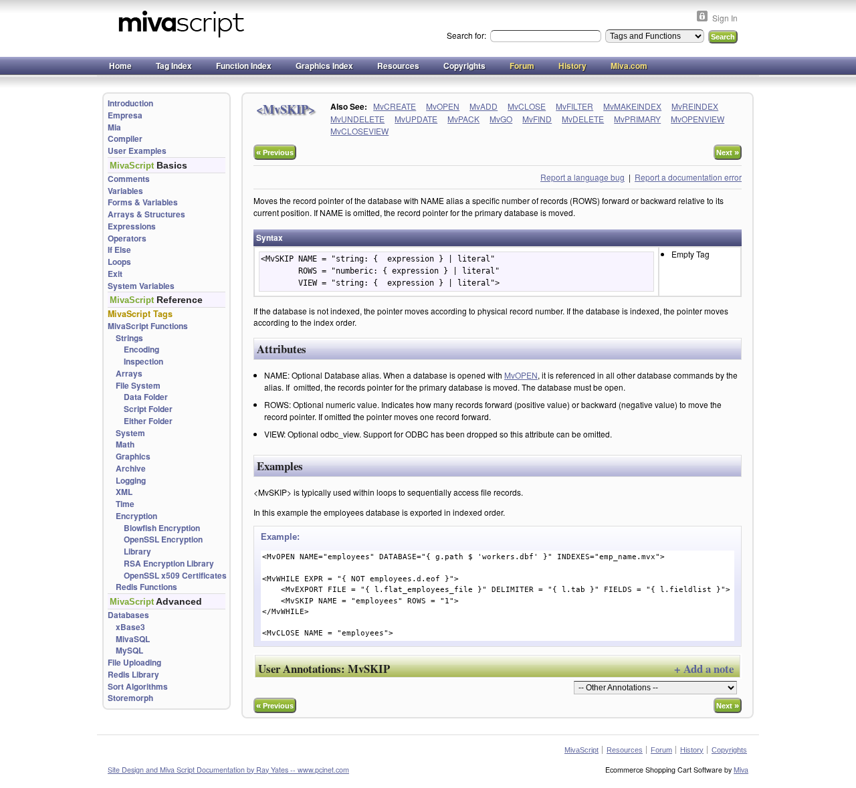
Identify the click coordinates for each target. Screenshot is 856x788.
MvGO (501, 118)
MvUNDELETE (357, 118)
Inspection (143, 361)
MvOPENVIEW (697, 118)
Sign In (725, 17)
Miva (741, 770)
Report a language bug (582, 177)
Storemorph (130, 698)
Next (727, 152)
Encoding (141, 349)
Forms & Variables (143, 202)
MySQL (129, 650)
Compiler (125, 138)
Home (120, 66)
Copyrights (464, 66)
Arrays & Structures (146, 214)
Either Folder (148, 421)
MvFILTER (574, 106)
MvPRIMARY (637, 118)
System (130, 433)
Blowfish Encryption (162, 528)
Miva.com (629, 66)
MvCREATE (394, 106)
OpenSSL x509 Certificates (175, 575)
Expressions (132, 226)
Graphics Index (324, 66)
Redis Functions (146, 587)
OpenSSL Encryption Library (163, 545)
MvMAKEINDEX (632, 106)
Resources (398, 66)
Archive (131, 468)
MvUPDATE (416, 118)
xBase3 (130, 627)
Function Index (244, 66)
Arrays (129, 373)
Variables (125, 191)
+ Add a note (704, 668)
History (572, 66)
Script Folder (148, 409)
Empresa (125, 115)
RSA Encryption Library (169, 563)
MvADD (483, 106)
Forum (522, 66)
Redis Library (133, 674)
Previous (275, 152)
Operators (127, 238)
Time (125, 504)
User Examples (137, 151)
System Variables (141, 286)
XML (124, 492)
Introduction (130, 103)
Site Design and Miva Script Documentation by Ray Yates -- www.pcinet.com (228, 770)
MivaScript (581, 750)
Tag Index (174, 66)
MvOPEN (442, 106)
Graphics (133, 456)
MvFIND (537, 118)
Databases (128, 615)
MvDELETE (583, 118)
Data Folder (146, 397)
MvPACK (463, 118)
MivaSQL (133, 639)
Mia (114, 127)
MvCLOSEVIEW (359, 130)
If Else (119, 250)
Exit (115, 274)
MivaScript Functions (148, 326)
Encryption (136, 516)
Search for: (467, 35)
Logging (131, 480)
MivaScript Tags (140, 314)
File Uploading (134, 662)
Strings (129, 338)
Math (125, 444)
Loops (119, 262)
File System (138, 385)
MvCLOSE (527, 106)
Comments (129, 179)
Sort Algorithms (138, 686)
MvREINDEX (694, 106)
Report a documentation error (688, 177)
